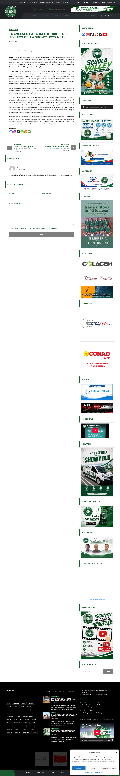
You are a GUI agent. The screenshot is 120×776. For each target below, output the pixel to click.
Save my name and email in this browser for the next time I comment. (34, 228)
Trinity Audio (27, 51)
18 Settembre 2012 (20, 169)
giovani (9, 706)
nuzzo (33, 709)
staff (8, 725)
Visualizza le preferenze (109, 768)
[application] (97, 107)
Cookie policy (92, 699)
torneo (16, 725)
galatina (31, 703)
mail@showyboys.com (59, 9)
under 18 (9, 732)
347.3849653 (41, 9)
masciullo (10, 709)
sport (25, 722)
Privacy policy (84, 699)
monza (26, 709)
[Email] (29, 131)
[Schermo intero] (112, 740)
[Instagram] (14, 131)
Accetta (78, 768)
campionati (10, 700)
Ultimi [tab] (49, 691)
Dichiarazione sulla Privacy (97, 772)
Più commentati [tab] (60, 691)
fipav (23, 703)
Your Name (12, 193)
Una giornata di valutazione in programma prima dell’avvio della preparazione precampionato (63, 700)
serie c (27, 719)
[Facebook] (11, 131)
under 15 (17, 729)
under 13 (31, 725)
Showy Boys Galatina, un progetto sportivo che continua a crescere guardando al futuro (63, 732)
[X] (18, 131)
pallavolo (10, 712)
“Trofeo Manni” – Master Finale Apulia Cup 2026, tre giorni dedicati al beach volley (64, 716)
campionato (20, 700)
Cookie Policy (87, 772)
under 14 (9, 729)
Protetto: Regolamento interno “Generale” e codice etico (25, 148)
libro (22, 706)
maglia (29, 706)
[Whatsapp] (22, 131)
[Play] (84, 107)
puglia (18, 716)
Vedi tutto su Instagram (97, 599)
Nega (93, 768)
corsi (8, 703)
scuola (9, 719)
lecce (16, 706)
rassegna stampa (28, 716)
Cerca (108, 671)
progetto (10, 716)
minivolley (18, 709)
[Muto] (105, 107)
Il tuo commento (15, 203)
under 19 (17, 732)
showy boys (17, 722)
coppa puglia (30, 700)
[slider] (109, 107)
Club (56, 16)
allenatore (16, 696)
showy (9, 722)
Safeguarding (90, 16)
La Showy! (45, 16)
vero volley (26, 732)
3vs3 (8, 696)
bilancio (25, 696)
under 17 (33, 729)
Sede (77, 16)
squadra (33, 722)
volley (34, 732)
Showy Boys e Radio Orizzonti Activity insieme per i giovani (57, 147)
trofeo (23, 725)
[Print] (25, 131)
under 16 (25, 729)
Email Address (46, 193)
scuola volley (18, 719)
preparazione (27, 712)
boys (31, 696)
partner (18, 712)
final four (16, 703)
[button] (116, 752)
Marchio (67, 16)
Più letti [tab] (71, 691)
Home (34, 16)
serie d (34, 719)
